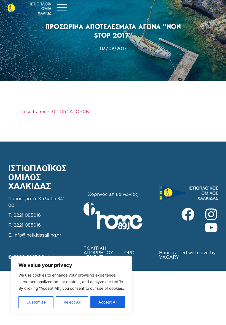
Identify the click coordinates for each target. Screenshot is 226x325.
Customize (36, 302)
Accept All (107, 302)
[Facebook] (188, 214)
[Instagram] (211, 214)
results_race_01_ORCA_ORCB (55, 112)
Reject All (72, 302)
